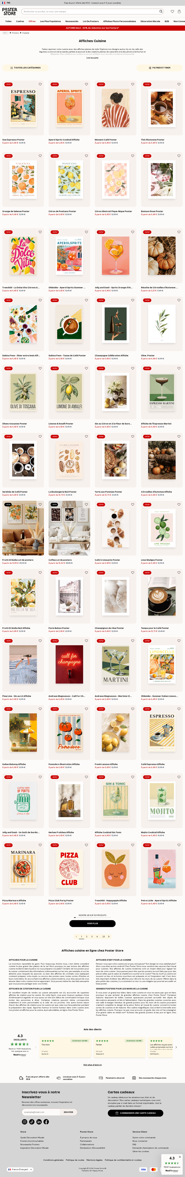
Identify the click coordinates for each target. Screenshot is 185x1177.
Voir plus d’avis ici (92, 1064)
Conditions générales (53, 1160)
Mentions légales (95, 1160)
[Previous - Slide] (36, 1047)
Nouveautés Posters (29, 1144)
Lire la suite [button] (92, 57)
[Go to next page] (108, 936)
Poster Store (99, 1168)
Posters (15, 33)
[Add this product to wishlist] (40, 84)
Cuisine (25, 33)
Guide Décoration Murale (32, 1137)
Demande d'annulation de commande (151, 1148)
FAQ (134, 1144)
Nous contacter (140, 1141)
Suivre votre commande (144, 1137)
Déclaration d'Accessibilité (92, 1148)
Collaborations (87, 1144)
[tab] (172, 11)
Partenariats (86, 1141)
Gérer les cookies (141, 1151)
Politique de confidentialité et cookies (123, 1160)
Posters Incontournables (32, 1141)
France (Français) (20, 1169)
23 (103, 936)
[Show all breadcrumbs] (5, 32)
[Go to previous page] (76, 936)
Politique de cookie (75, 1160)
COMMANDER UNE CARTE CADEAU (138, 1113)
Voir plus (92, 923)
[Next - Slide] (176, 1047)
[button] (172, 1164)
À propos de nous (88, 1137)
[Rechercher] (161, 11)
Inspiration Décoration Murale (34, 1148)
